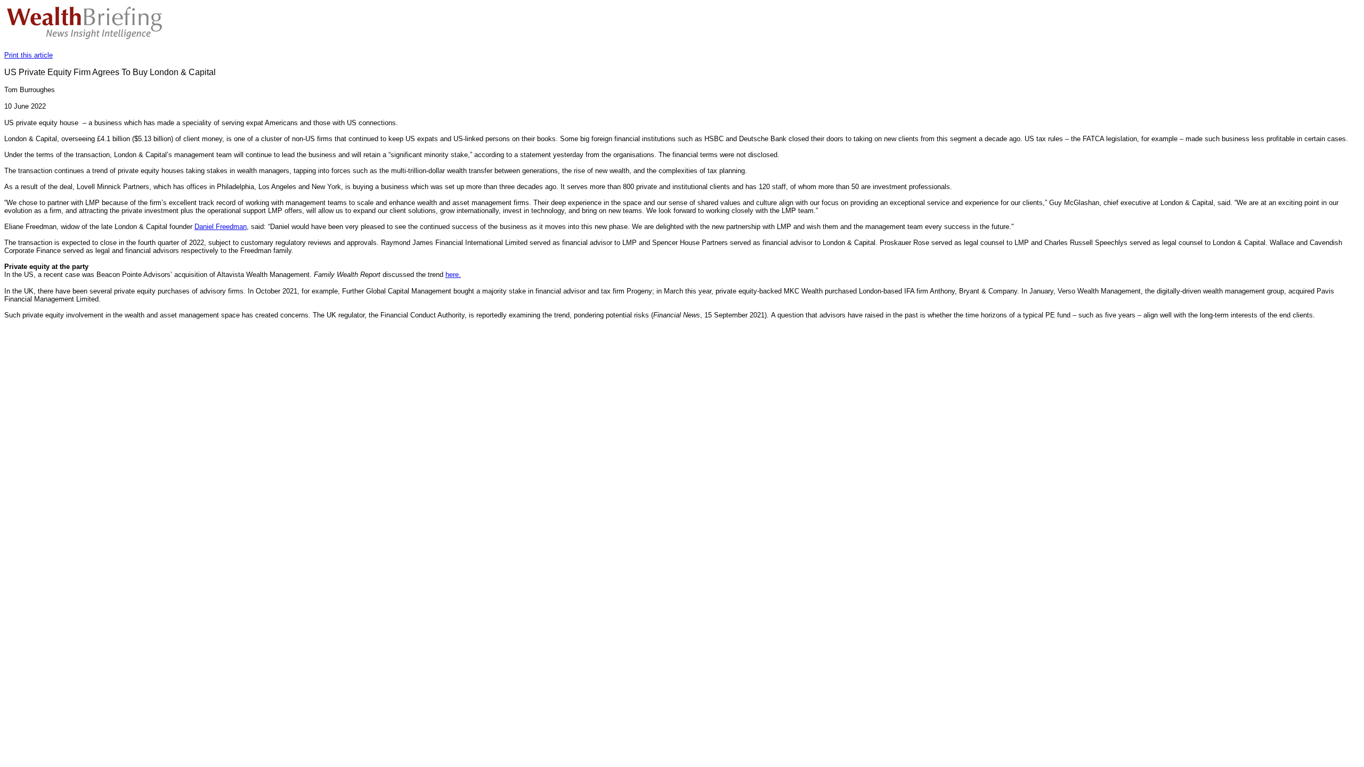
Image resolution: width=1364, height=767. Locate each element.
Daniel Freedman (220, 227)
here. (453, 275)
